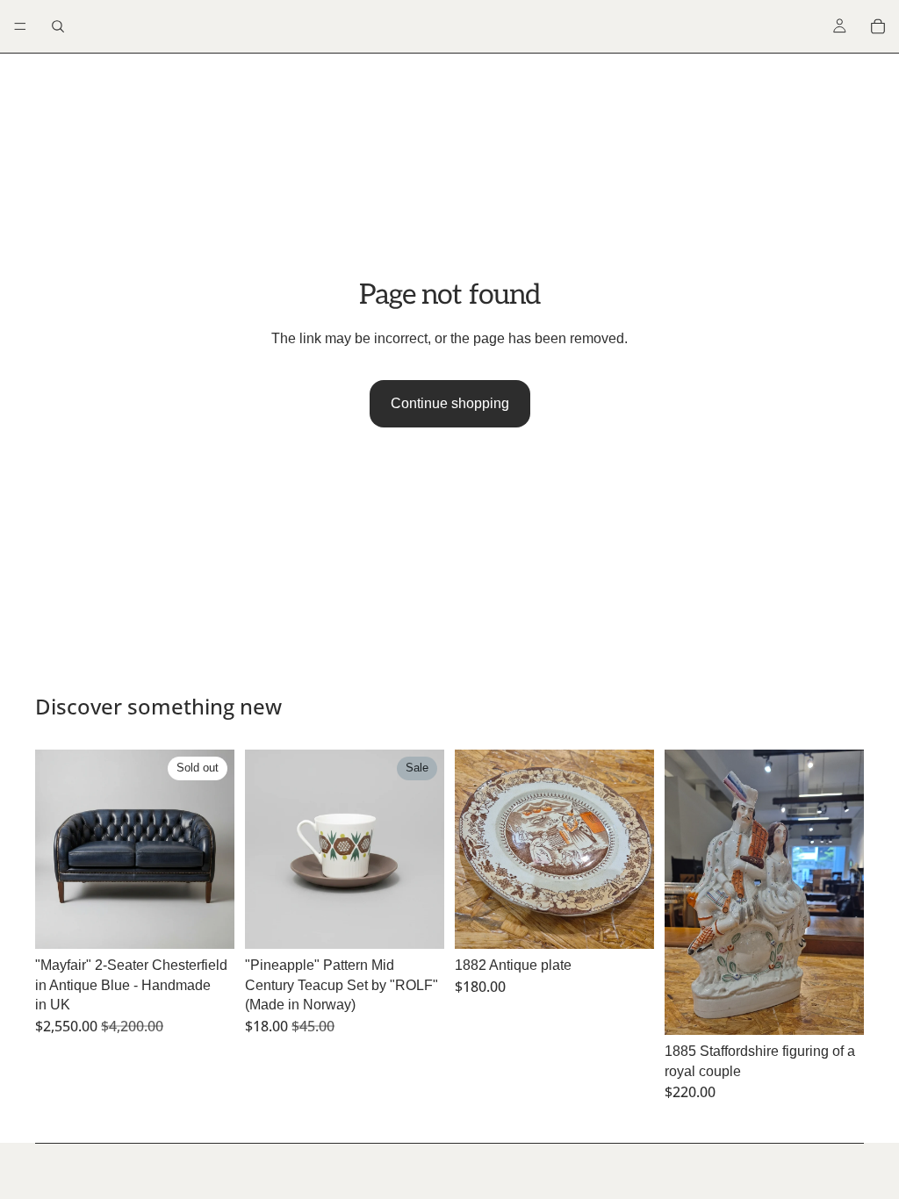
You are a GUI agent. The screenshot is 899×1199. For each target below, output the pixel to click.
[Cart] (878, 26)
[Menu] (20, 26)
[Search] (58, 26)
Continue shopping (450, 403)
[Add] (417, 922)
